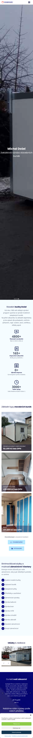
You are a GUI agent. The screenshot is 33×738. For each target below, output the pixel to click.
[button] (30, 715)
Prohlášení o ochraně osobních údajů (20, 736)
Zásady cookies (8, 736)
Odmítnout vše (16, 728)
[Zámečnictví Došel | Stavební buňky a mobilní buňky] (18, 666)
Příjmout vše (16, 724)
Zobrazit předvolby (16, 732)
